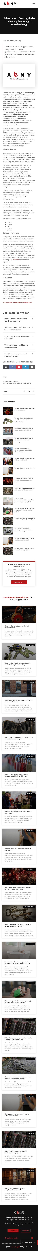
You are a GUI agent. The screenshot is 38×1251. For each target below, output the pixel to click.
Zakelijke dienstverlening (12, 41)
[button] (34, 4)
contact (16, 260)
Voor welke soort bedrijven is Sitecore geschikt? (19, 346)
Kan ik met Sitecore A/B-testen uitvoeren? (19, 337)
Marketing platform (9, 383)
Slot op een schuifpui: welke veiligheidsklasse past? (14, 1189)
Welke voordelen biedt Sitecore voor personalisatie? (19, 328)
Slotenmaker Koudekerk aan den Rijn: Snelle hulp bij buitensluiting (24, 420)
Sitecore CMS (27, 383)
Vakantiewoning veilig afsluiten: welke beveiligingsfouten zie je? (18, 1038)
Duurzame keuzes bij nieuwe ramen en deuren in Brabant (19, 701)
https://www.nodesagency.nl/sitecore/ (17, 302)
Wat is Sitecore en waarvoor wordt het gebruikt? (19, 320)
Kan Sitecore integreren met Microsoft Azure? (19, 355)
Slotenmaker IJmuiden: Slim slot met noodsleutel (18, 849)
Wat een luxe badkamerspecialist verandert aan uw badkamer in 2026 (24, 500)
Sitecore (19, 383)
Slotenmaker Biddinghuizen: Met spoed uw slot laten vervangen (24, 440)
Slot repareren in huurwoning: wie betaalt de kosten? (17, 1115)
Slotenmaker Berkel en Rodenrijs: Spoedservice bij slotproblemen (23, 450)
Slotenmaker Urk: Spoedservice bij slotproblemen (17, 627)
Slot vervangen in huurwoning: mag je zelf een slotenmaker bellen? (24, 510)
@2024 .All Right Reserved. (19, 1247)
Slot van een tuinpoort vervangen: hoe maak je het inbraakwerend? (23, 530)
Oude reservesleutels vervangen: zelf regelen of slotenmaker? (18, 925)
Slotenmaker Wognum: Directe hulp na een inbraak (18, 812)
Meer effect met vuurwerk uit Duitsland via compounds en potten (24, 480)
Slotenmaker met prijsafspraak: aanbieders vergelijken (16, 1152)
